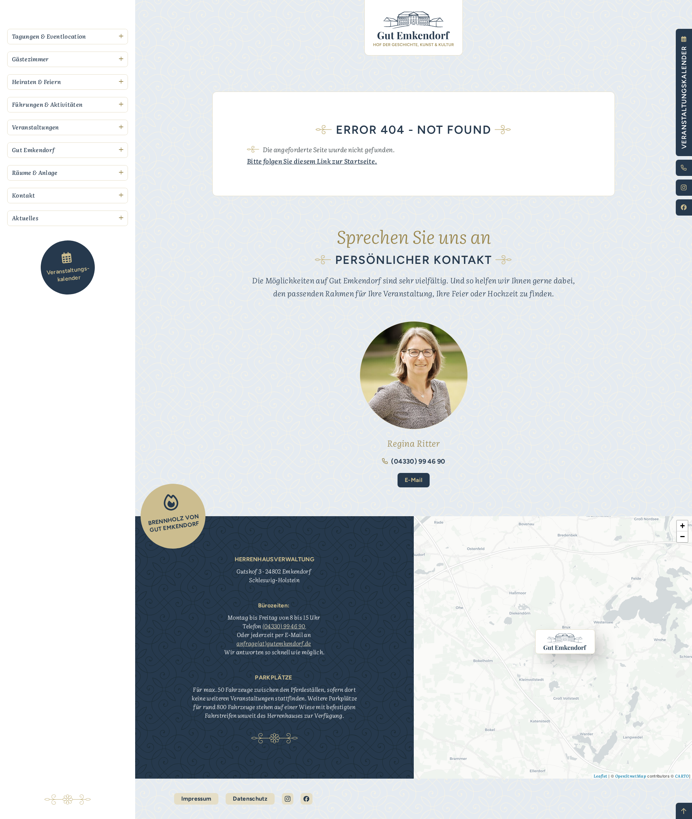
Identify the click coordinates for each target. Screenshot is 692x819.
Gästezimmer (30, 58)
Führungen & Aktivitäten (47, 104)
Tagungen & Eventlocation (49, 36)
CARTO (682, 776)
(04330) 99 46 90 (417, 461)
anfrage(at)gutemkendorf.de (273, 643)
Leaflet (600, 776)
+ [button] (682, 525)
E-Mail (413, 480)
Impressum (196, 798)
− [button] (682, 536)
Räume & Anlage (34, 172)
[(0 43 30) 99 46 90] (684, 168)
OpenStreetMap (630, 776)
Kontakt (23, 195)
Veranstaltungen (35, 127)
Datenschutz (250, 798)
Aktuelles (25, 217)
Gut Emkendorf (33, 149)
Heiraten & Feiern (36, 81)
